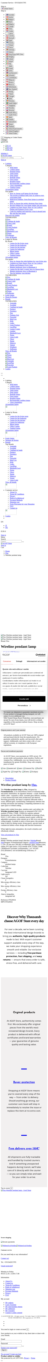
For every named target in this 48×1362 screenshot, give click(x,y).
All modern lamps (11, 257)
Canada (10, 26)
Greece (10, 52)
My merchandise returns (13, 1307)
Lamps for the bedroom (18, 245)
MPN (3, 902)
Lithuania (11, 75)
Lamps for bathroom (17, 249)
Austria (10, 17)
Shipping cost (14, 502)
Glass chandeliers (16, 185)
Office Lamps (15, 253)
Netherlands (12, 87)
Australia (11, 15)
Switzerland (12, 122)
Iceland (10, 59)
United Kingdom (13, 131)
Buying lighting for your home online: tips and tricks (28, 205)
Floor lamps (14, 179)
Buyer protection (24, 1082)
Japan (10, 66)
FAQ (11, 506)
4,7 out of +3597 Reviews (11, 652)
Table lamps (14, 173)
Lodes (12, 323)
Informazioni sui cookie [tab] (36, 661)
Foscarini (13, 317)
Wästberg (13, 347)
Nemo (12, 335)
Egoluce (13, 309)
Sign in (3, 535)
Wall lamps (14, 167)
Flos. (34, 784)
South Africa (12, 112)
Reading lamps (15, 181)
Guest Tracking (10, 1305)
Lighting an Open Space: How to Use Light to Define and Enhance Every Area (26, 208)
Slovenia (11, 110)
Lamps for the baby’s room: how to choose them (27, 269)
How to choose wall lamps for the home (24, 193)
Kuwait (10, 68)
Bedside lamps (15, 177)
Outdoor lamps (15, 187)
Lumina (12, 331)
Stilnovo (13, 343)
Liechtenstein (12, 73)
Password (4, 1343)
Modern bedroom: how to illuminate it (23, 267)
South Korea (12, 115)
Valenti (12, 345)
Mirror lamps (14, 251)
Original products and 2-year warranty (13, 730)
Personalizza (23, 705)
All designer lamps (12, 189)
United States (12, 133)
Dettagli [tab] (19, 661)
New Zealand (12, 89)
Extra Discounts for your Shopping (22, 504)
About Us (13, 492)
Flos (11, 313)
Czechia (11, 36)
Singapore (11, 105)
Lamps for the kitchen (17, 247)
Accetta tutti (24, 699)
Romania (11, 101)
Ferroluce (13, 311)
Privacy (12, 496)
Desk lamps (14, 175)
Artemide (13, 303)
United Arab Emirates (15, 129)
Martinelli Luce (15, 333)
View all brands (10, 482)
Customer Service (7, 3)
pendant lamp (34, 842)
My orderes (9, 1303)
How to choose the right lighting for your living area (28, 261)
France (10, 47)
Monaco (11, 82)
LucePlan (13, 327)
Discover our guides (12, 215)
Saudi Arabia (12, 103)
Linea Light (14, 337)
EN (11, 148)
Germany (11, 50)
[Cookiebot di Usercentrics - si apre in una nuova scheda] (35, 655)
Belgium (11, 19)
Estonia (10, 43)
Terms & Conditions (17, 494)
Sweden (11, 119)
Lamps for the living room (19, 243)
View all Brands (11, 237)
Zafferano (13, 349)
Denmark (11, 38)
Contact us (13, 508)
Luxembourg (12, 77)
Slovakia (11, 108)
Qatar (10, 98)
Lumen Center (15, 329)
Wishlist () (4, 153)
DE (11, 150)
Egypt (10, 40)
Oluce (12, 339)
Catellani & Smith (16, 307)
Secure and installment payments (12, 751)
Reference (4, 900)
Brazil (10, 22)
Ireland (10, 61)
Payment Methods (16, 500)
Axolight (13, 305)
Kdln (11, 321)
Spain (10, 117)
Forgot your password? (9, 1348)
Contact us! (5, 1258)
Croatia (10, 31)
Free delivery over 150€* (24, 1148)
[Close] (2, 375)
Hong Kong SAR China (15, 54)
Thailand (11, 126)
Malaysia (11, 80)
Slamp (12, 341)
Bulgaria (11, 24)
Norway (10, 91)
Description (9, 778)
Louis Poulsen (15, 325)
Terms (33, 1358)
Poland (10, 94)
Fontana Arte (14, 315)
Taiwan (10, 124)
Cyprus (10, 33)
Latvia (10, 70)
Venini (12, 478)
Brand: (3, 641)
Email (3, 1339)
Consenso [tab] (7, 661)
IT (10, 146)
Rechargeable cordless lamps (20, 183)
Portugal (11, 96)
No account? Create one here (11, 1354)
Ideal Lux (13, 319)
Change (4, 140)
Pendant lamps (15, 171)
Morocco (11, 84)
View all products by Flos (10, 835)
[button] (11, 239)
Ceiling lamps (15, 169)
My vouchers (10, 1311)
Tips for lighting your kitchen (20, 273)
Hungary (11, 56)
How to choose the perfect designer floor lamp (26, 203)
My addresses (10, 1309)
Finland (10, 45)
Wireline (33, 840)
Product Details (10, 780)
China (10, 29)
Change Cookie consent (13, 1313)
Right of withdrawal (17, 498)
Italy (9, 63)
